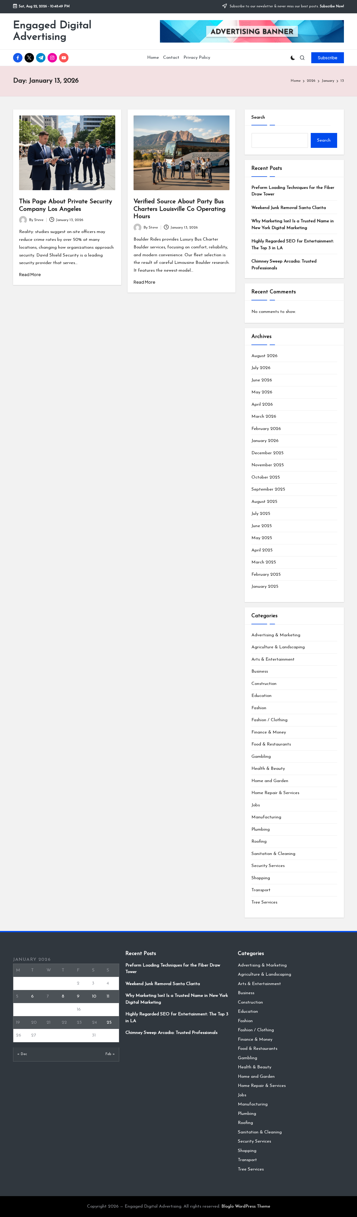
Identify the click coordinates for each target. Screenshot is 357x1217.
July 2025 (260, 513)
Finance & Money (268, 732)
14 (48, 1009)
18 (109, 1009)
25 (109, 1022)
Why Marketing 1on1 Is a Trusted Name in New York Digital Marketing (292, 224)
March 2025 (263, 562)
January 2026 (265, 441)
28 (49, 1035)
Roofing (259, 841)
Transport (260, 890)
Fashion (258, 708)
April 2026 (262, 404)
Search (258, 117)
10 (94, 996)
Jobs (255, 805)
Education (261, 696)
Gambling (261, 756)
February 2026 (266, 429)
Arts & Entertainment (273, 659)
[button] (327, 57)
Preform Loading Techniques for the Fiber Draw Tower (292, 191)
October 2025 (265, 477)
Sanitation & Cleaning (273, 854)
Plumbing (260, 829)
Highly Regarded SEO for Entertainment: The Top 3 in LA (292, 244)
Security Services (268, 866)
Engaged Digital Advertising (52, 31)
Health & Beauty (268, 768)
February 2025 (266, 574)
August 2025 (264, 501)
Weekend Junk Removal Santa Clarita (288, 208)
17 (93, 1009)
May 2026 (261, 392)
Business (259, 671)
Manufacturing (266, 817)
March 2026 (263, 416)
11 (108, 996)
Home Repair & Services (275, 793)
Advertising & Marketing (275, 635)
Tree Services (264, 902)
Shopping (260, 878)
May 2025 (261, 538)
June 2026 (261, 380)
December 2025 (267, 453)
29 (64, 1035)
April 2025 (262, 550)
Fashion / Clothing (269, 720)
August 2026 (264, 356)
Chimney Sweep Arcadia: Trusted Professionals (283, 264)
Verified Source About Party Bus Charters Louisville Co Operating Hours (180, 209)
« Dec (22, 1054)
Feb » (110, 1054)
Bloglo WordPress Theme (245, 1206)
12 (18, 1009)
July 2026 (260, 368)
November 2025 (267, 465)
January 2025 (264, 586)
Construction (264, 684)
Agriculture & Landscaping (278, 647)
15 (63, 1009)
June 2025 (261, 526)
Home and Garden (269, 781)
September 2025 (268, 489)
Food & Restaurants (271, 744)
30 (79, 1035)
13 (33, 1009)
